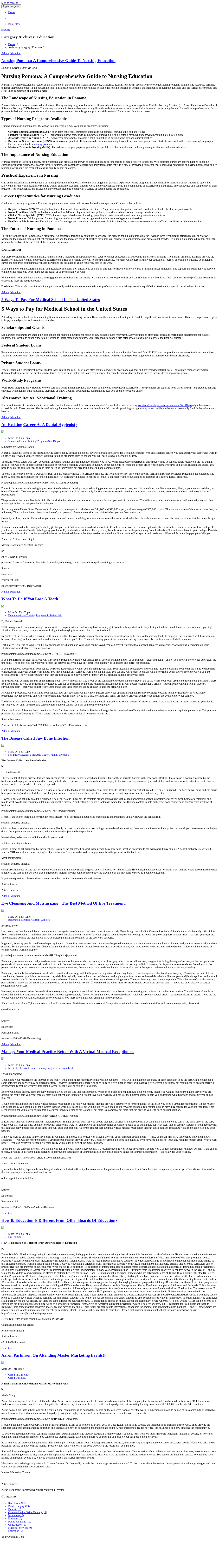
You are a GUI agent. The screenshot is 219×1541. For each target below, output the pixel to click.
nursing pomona (43, 144)
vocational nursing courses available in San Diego (165, 405)
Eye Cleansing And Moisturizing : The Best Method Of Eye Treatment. (63, 903)
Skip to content (9, 2)
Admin (5, 53)
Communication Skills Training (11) (27, 1512)
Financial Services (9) (20, 1527)
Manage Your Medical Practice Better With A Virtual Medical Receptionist (67, 1051)
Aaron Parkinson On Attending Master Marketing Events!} (53, 1355)
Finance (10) (15, 1518)
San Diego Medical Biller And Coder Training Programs (38, 754)
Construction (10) (17, 1524)
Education (15, 53)
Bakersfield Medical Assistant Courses (29, 919)
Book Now (14, 23)
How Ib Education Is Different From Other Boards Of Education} (59, 1220)
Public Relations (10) (19, 1521)
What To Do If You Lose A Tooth (29, 599)
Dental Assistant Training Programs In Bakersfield (35, 615)
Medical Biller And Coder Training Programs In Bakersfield (40, 1068)
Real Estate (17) (16, 1503)
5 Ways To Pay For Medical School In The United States (50, 299)
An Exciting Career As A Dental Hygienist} (39, 424)
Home (11, 12)
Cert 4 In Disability (18, 1374)
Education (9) (15, 1530)
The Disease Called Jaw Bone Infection (35, 738)
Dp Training (14, 1236)
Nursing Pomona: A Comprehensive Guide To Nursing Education (58, 60)
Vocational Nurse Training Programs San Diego (34, 441)
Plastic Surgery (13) (19, 1506)
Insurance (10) (16, 1515)
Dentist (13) (14, 1509)
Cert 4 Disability (17, 1377)
